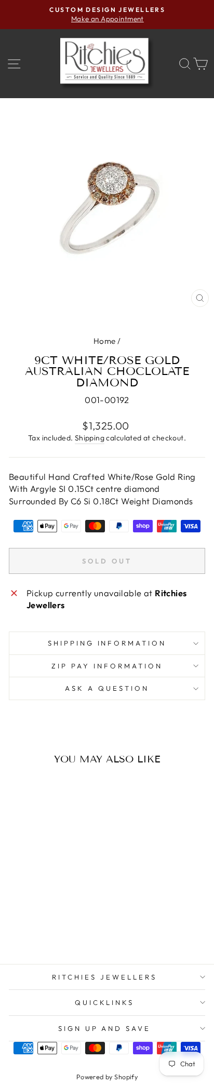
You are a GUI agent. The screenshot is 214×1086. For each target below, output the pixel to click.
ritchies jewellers (104, 977)
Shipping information (107, 643)
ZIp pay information (107, 666)
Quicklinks (105, 1002)
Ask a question (107, 688)
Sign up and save (104, 1028)
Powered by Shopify (107, 1076)
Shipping (89, 438)
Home (104, 341)
